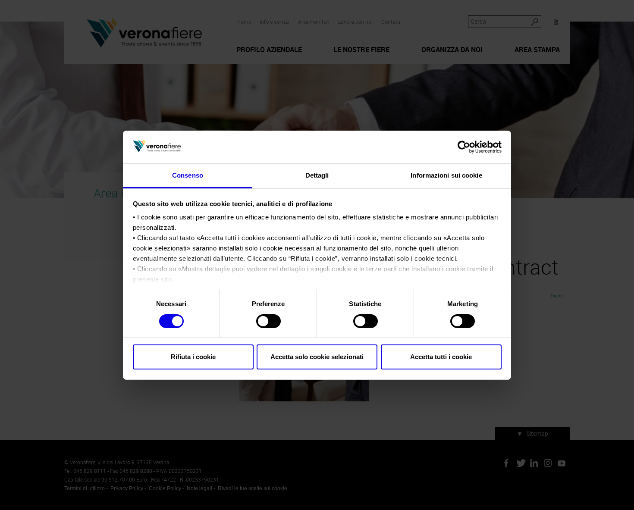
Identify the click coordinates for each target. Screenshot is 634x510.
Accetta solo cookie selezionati (317, 356)
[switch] (268, 321)
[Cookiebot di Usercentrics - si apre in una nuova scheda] (464, 147)
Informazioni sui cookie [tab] (446, 175)
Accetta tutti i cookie (441, 356)
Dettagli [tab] (317, 175)
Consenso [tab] (187, 175)
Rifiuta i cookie (193, 356)
